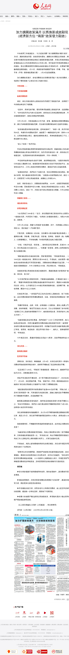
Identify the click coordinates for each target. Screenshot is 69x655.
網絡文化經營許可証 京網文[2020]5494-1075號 (33, 639)
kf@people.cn (19, 633)
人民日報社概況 (4, 624)
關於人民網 (13, 624)
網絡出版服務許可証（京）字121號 (54, 639)
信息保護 (65, 624)
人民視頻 (45, 616)
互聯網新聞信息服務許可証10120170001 (10, 636)
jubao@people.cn (51, 629)
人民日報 (17, 616)
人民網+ (24, 616)
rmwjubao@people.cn (57, 633)
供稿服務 (42, 624)
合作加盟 (36, 624)
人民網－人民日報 (50, 46)
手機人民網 (31, 616)
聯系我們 (34, 626)
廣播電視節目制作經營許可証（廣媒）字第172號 (56, 636)
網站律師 (59, 624)
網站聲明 (54, 624)
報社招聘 (19, 624)
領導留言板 (38, 616)
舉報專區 (65, 16)
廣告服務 (30, 624)
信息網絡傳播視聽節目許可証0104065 (10, 639)
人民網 (2, 21)
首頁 (1, 16)
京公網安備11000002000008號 (37, 641)
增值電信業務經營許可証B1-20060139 (32, 636)
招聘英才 (25, 624)
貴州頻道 (8, 21)
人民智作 (51, 616)
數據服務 (48, 624)
